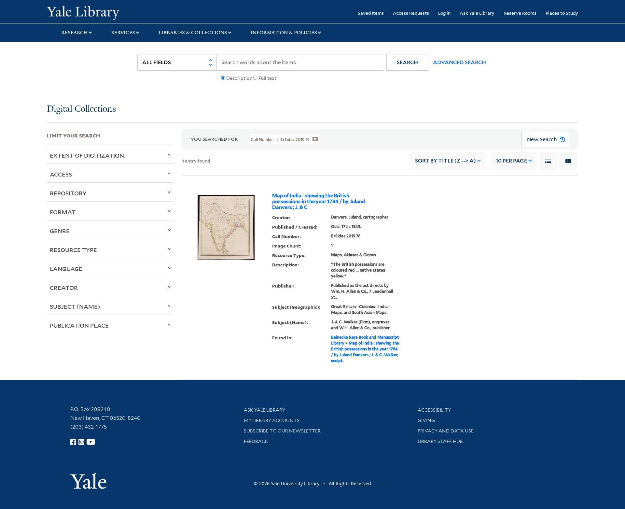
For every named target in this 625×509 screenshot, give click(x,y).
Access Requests (411, 13)
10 (511, 161)
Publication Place (79, 325)
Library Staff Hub (440, 441)
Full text (267, 78)
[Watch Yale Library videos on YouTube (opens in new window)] (91, 442)
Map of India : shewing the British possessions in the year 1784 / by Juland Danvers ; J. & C (318, 201)
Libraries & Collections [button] (193, 32)
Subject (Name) (75, 306)
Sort (445, 161)
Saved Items (371, 13)
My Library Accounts (271, 420)
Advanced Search (459, 62)
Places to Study (562, 13)
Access (61, 174)
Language (66, 269)
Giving (426, 420)
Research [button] (74, 32)
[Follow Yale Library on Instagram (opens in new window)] (81, 442)
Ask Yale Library (477, 13)
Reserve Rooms (520, 13)
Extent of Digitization (87, 155)
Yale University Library (87, 12)
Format (63, 212)
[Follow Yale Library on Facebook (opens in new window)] (73, 442)
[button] (407, 62)
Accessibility (434, 410)
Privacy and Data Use (446, 430)
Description (239, 78)
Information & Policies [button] (284, 32)
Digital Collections (81, 109)
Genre (60, 231)
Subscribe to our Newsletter (282, 430)
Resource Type (73, 250)
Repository (68, 193)
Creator (64, 287)
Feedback (256, 441)
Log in (444, 13)
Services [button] (123, 32)
